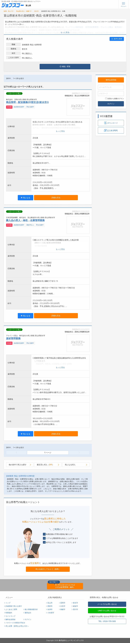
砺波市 (75, 606)
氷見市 (62, 606)
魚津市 (49, 609)
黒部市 (49, 606)
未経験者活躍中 (19, 107)
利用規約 (8, 613)
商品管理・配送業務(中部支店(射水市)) (27, 102)
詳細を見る (56, 197)
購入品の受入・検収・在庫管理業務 (25, 220)
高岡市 (62, 603)
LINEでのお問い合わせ (107, 610)
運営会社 (28, 613)
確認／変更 (66, 66)
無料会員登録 (111, 80)
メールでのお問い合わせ (107, 604)
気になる (26, 198)
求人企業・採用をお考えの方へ (17, 626)
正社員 (9, 107)
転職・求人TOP (9, 11)
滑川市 (75, 609)
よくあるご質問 (11, 609)
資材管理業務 (13, 338)
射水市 (36, 11)
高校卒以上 (30, 225)
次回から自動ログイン (115, 99)
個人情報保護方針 (31, 609)
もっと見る (65, 32)
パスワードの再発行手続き (15, 623)
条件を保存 (118, 39)
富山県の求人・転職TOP (24, 11)
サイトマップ (10, 616)
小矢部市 (50, 613)
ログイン (111, 104)
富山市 (49, 603)
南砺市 (62, 609)
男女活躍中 (30, 107)
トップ (7, 603)
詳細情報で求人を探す (13, 606)
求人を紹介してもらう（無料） (47, 569)
